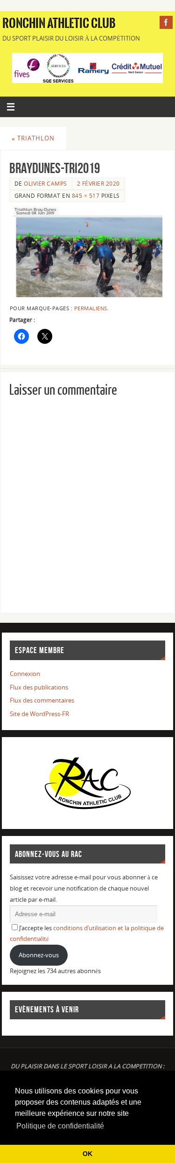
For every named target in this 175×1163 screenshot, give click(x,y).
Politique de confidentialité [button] (60, 1126)
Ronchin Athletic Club (59, 23)
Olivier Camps (45, 184)
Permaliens (90, 308)
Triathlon (33, 138)
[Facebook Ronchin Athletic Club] (166, 22)
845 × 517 (86, 196)
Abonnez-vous (39, 955)
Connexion (25, 674)
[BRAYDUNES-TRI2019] (87, 252)
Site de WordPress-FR (39, 714)
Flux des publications (39, 687)
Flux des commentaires (42, 700)
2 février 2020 (98, 184)
